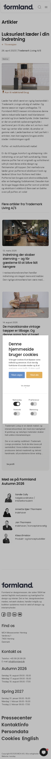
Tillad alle (34, 375)
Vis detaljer (25, 387)
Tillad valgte (16, 375)
